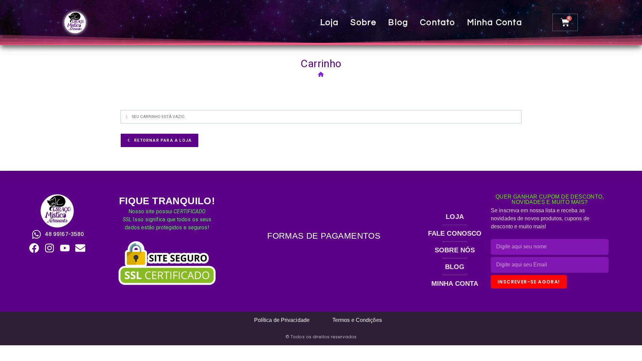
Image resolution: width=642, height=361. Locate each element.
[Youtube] (65, 248)
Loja (329, 22)
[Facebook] (34, 248)
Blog (398, 22)
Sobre (363, 22)
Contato (437, 22)
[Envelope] (80, 248)
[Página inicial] (321, 75)
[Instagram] (49, 248)
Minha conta (494, 22)
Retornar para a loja (162, 140)
